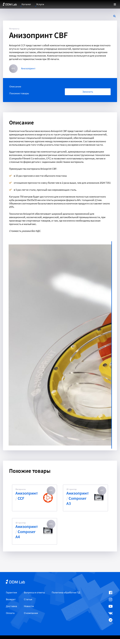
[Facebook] (110, 592)
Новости (29, 606)
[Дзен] (110, 626)
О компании (31, 613)
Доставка (11, 606)
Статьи (28, 599)
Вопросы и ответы (34, 592)
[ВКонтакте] (110, 613)
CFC (13, 68)
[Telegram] (110, 620)
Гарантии (11, 592)
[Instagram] (110, 599)
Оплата (10, 613)
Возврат (11, 599)
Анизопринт (28, 68)
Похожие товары (19, 93)
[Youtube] (110, 606)
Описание (15, 86)
